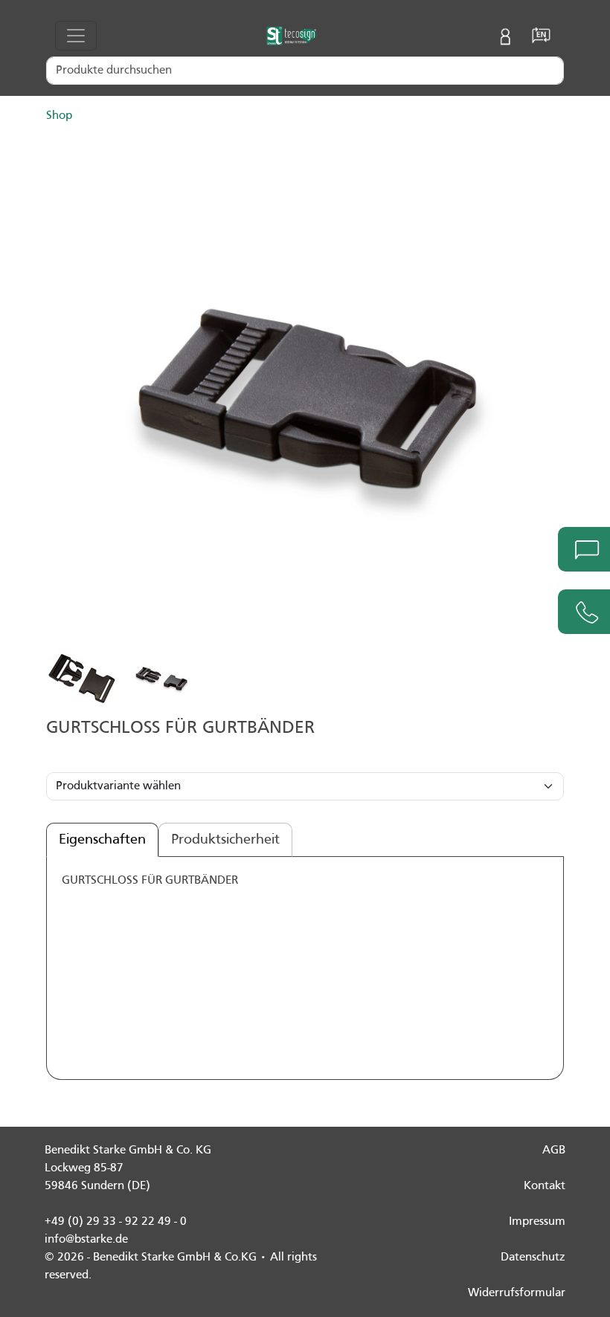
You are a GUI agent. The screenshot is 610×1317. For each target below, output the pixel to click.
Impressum (537, 1222)
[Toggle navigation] (76, 36)
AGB (553, 1150)
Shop (59, 116)
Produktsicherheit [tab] (225, 840)
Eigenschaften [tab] (102, 840)
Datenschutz (533, 1257)
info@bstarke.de (86, 1240)
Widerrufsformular (516, 1293)
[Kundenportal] (505, 35)
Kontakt (544, 1186)
